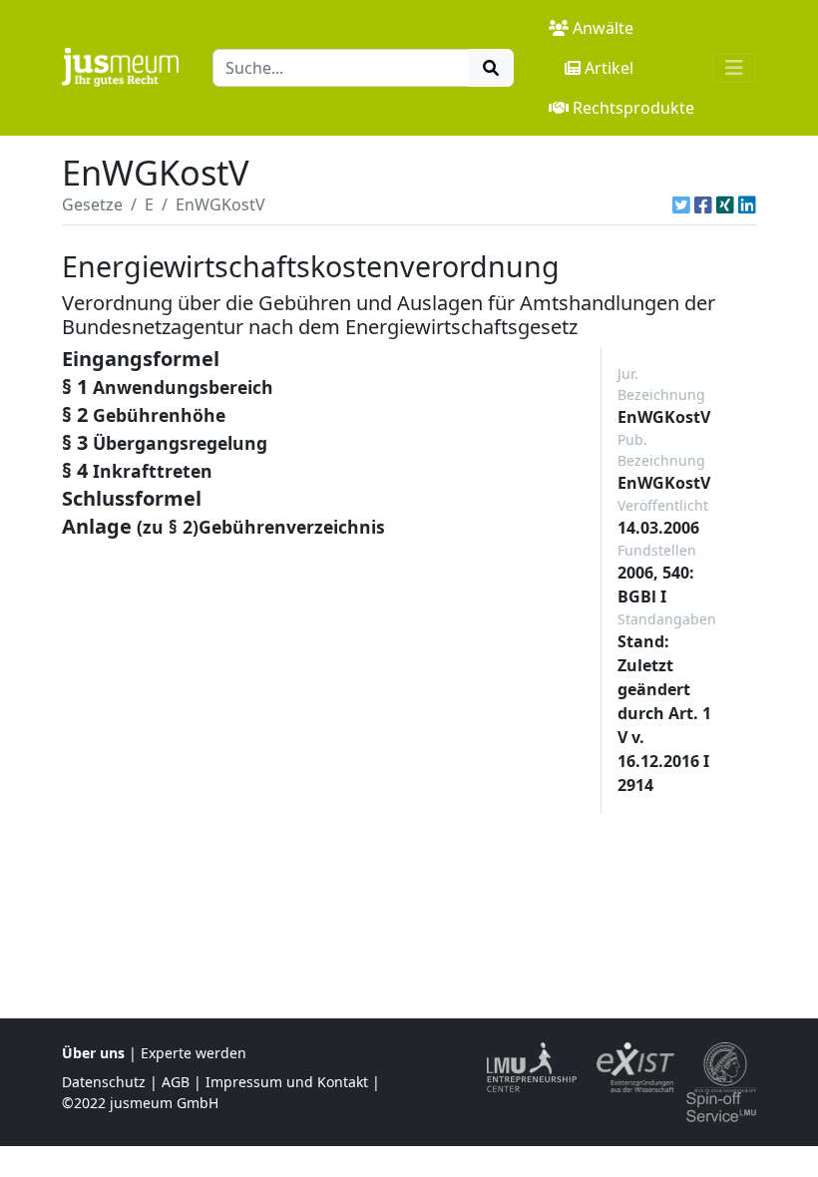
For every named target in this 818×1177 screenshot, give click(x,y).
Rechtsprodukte (633, 108)
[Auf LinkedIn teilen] (747, 204)
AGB (176, 1081)
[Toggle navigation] (734, 68)
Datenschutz (104, 1081)
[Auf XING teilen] (725, 204)
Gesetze (92, 204)
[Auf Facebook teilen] (703, 204)
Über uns (93, 1052)
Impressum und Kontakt (286, 1081)
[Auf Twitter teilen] (681, 204)
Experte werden (193, 1052)
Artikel (609, 68)
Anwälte (603, 28)
